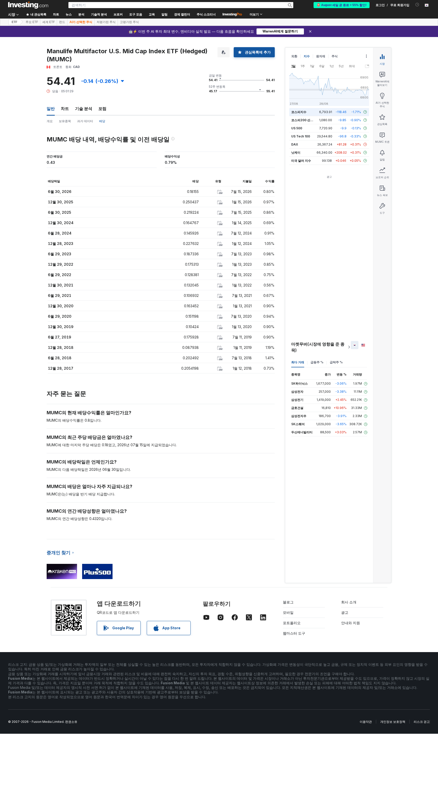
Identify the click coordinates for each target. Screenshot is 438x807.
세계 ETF (48, 22)
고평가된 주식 (129, 22)
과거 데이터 (85, 121)
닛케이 (295, 152)
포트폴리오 (292, 623)
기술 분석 (83, 108)
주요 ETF (32, 22)
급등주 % (317, 362)
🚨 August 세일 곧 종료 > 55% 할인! (342, 5)
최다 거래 (297, 362)
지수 (307, 56)
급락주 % (336, 362)
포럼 (102, 108)
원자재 (320, 56)
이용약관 (366, 722)
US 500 (296, 128)
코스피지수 (298, 112)
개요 (50, 121)
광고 (344, 612)
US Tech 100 (300, 136)
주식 (335, 56)
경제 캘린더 (182, 14)
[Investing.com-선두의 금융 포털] (28, 5)
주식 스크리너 (206, 14)
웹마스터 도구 (294, 633)
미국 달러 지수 (301, 161)
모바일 (288, 612)
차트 (65, 108)
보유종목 (65, 121)
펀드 (62, 22)
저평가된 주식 (106, 22)
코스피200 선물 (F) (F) (307, 120)
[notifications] (417, 4)
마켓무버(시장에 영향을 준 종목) (317, 347)
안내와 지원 (350, 623)
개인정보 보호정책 (392, 722)
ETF (14, 22)
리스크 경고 (422, 722)
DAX (294, 144)
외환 (294, 56)
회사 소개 (348, 602)
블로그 (288, 602)
